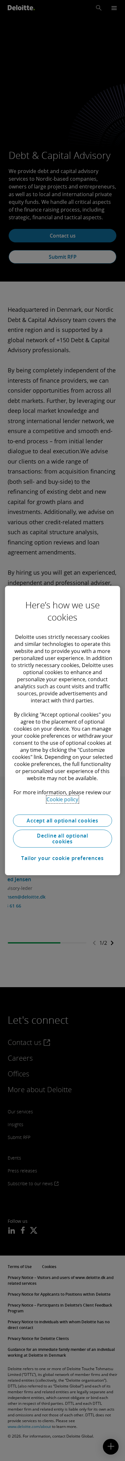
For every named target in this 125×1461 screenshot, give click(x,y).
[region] (62, 730)
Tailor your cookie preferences (62, 858)
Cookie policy (62, 799)
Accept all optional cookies (62, 820)
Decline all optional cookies (62, 838)
